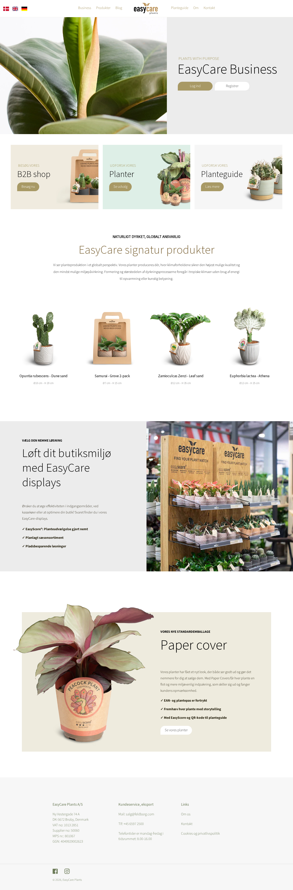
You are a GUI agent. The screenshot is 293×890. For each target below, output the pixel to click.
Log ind (195, 86)
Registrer (232, 86)
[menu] (15, 8)
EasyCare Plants (72, 880)
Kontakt (186, 823)
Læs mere (212, 186)
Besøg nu (28, 186)
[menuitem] (6, 8)
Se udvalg (120, 186)
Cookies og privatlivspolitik (200, 833)
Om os (185, 814)
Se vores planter (176, 730)
